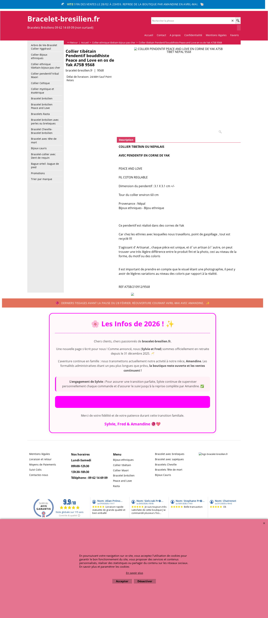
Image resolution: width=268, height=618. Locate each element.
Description (126, 140)
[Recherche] (237, 20)
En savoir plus (134, 573)
